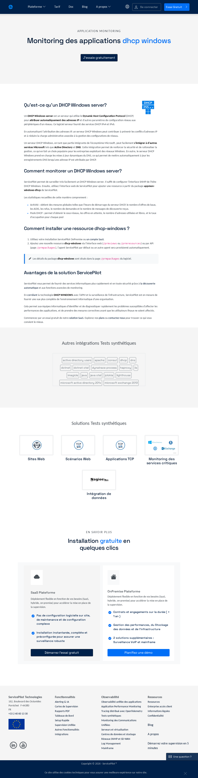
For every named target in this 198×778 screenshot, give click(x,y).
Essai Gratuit (174, 7)
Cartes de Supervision (66, 706)
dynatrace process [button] (104, 367)
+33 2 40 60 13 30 (18, 713)
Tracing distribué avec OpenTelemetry (121, 711)
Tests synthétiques (111, 715)
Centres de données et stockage (118, 734)
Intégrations (61, 734)
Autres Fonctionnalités (67, 729)
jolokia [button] (109, 375)
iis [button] (136, 367)
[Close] (184, 773)
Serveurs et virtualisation (114, 729)
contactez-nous (116, 318)
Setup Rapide (62, 720)
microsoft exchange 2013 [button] (121, 382)
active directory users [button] (77, 360)
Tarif (57, 6)
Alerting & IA (62, 702)
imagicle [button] (73, 375)
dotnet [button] (65, 367)
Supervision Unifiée (65, 725)
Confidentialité (156, 715)
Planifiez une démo (139, 653)
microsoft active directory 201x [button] (80, 382)
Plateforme (35, 6)
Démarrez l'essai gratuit (62, 653)
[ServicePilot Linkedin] (13, 745)
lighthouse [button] (124, 375)
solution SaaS (76, 318)
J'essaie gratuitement (99, 58)
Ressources (154, 702)
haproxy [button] (125, 367)
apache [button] (99, 360)
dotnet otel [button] (81, 367)
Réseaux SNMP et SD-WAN (115, 739)
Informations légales (159, 711)
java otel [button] (95, 375)
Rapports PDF (62, 711)
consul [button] (112, 360)
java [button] (84, 375)
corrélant (32, 295)
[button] (146, 7)
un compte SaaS (95, 239)
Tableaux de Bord (64, 715)
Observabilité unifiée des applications (121, 702)
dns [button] (132, 360)
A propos (102, 6)
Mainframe (107, 748)
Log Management (111, 743)
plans (101, 318)
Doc (71, 6)
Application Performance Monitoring (121, 706)
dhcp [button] (123, 360)
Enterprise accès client (160, 706)
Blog (85, 6)
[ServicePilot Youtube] (22, 745)
